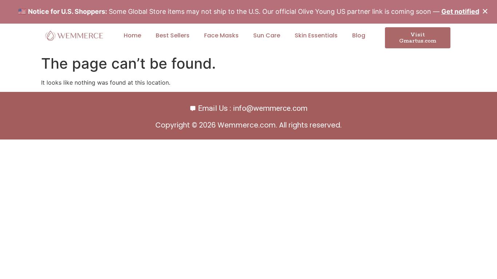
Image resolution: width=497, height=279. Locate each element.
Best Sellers (173, 35)
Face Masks (221, 35)
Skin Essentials (316, 35)
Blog (358, 35)
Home (132, 35)
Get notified (460, 11)
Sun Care (266, 35)
